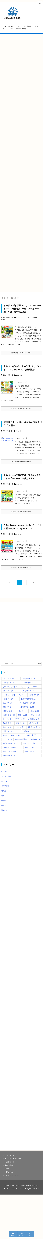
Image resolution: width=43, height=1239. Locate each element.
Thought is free (34, 1189)
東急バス (7, 727)
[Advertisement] (21, 61)
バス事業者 (34, 317)
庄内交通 (7, 723)
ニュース (26, 317)
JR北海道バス (28, 679)
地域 (2, 796)
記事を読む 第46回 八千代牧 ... (21, 353)
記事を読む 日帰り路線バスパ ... (21, 567)
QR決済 (28, 683)
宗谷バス (22, 715)
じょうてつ (33, 687)
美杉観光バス (9, 743)
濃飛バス (27, 731)
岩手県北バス (34, 719)
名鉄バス (34, 711)
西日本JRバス (29, 743)
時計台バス (34, 723)
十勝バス (21, 711)
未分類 (3, 800)
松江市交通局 (34, 727)
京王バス (7, 703)
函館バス (7, 707)
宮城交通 (35, 715)
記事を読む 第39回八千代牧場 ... (21, 462)
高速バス (4, 810)
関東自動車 (30, 751)
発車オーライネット (11, 735)
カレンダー (8, 691)
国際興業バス (9, 715)
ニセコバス (28, 691)
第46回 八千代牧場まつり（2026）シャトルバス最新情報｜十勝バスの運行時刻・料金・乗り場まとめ (22, 308)
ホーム (6, 298)
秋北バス (7, 739)
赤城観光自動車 (9, 747)
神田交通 (31, 735)
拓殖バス (20, 723)
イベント (19, 317)
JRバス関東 (8, 679)
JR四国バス (8, 683)
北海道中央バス (27, 707)
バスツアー (8, 699)
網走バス (35, 739)
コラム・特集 (6, 776)
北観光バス (8, 711)
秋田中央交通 (21, 739)
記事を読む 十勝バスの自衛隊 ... (21, 512)
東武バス (19, 727)
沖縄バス (7, 731)
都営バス (29, 747)
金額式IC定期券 (9, 751)
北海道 (3, 319)
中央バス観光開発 (28, 699)
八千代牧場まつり (27, 703)
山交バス (7, 719)
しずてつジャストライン (13, 687)
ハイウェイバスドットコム (13, 695)
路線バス (4, 805)
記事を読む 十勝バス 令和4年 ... (21, 408)
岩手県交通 (20, 719)
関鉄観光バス (9, 755)
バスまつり (34, 695)
